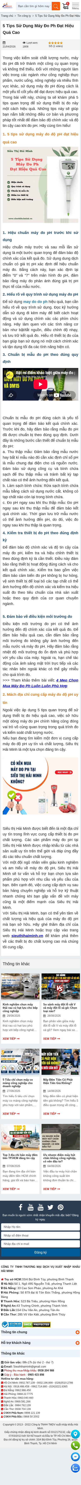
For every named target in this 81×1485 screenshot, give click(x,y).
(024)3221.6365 (58, 1386)
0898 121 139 (32, 1412)
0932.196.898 (45, 1382)
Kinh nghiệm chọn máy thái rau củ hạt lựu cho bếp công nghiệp (20, 1008)
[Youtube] (30, 1207)
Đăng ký (40, 1252)
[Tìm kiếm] (56, 6)
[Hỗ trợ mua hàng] (75, 1445)
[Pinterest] (60, 1207)
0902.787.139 (27, 1382)
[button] (77, 1332)
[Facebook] (20, 1207)
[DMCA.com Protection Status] (37, 1324)
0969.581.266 (23, 1401)
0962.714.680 (39, 1386)
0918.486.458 (21, 1386)
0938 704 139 (23, 1409)
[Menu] (75, 6)
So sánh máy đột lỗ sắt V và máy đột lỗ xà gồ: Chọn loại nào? (60, 1008)
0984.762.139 (23, 1405)
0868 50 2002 (31, 1416)
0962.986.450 (23, 1390)
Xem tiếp (9, 1038)
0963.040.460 (25, 1397)
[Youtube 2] (40, 1207)
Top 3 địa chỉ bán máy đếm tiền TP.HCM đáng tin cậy (20, 1156)
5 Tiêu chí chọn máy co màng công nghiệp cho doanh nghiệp (18, 1083)
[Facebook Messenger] (75, 1457)
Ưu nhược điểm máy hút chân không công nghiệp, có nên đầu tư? (59, 1158)
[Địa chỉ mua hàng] (75, 1434)
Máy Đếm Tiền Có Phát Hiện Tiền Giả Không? (57, 1081)
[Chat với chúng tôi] (75, 1468)
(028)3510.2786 (64, 1382)
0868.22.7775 (25, 1394)
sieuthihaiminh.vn (27, 936)
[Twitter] (50, 1207)
